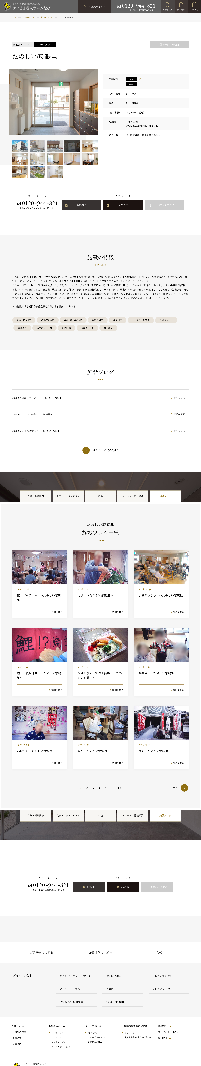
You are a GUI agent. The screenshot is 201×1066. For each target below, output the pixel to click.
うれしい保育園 (114, 1002)
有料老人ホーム (57, 1026)
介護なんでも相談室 (71, 1002)
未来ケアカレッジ (162, 975)
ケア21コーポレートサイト (75, 975)
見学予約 (194, 9)
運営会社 (163, 1026)
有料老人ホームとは (60, 1046)
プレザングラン (58, 1037)
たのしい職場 (113, 975)
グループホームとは (97, 1037)
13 (119, 787)
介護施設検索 (28, 17)
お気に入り (168, 9)
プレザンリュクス (59, 1032)
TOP (14, 17)
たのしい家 (93, 1032)
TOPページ (18, 1026)
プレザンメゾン (58, 1042)
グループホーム (93, 1026)
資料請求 (181, 9)
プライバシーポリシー (170, 1032)
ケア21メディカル (69, 989)
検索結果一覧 (47, 17)
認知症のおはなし (96, 1042)
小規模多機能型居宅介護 (135, 1026)
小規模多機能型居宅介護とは (137, 1037)
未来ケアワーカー (162, 989)
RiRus (109, 989)
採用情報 (163, 1038)
